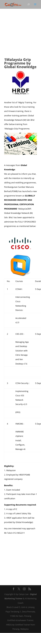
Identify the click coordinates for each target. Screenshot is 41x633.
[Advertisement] (20, 35)
